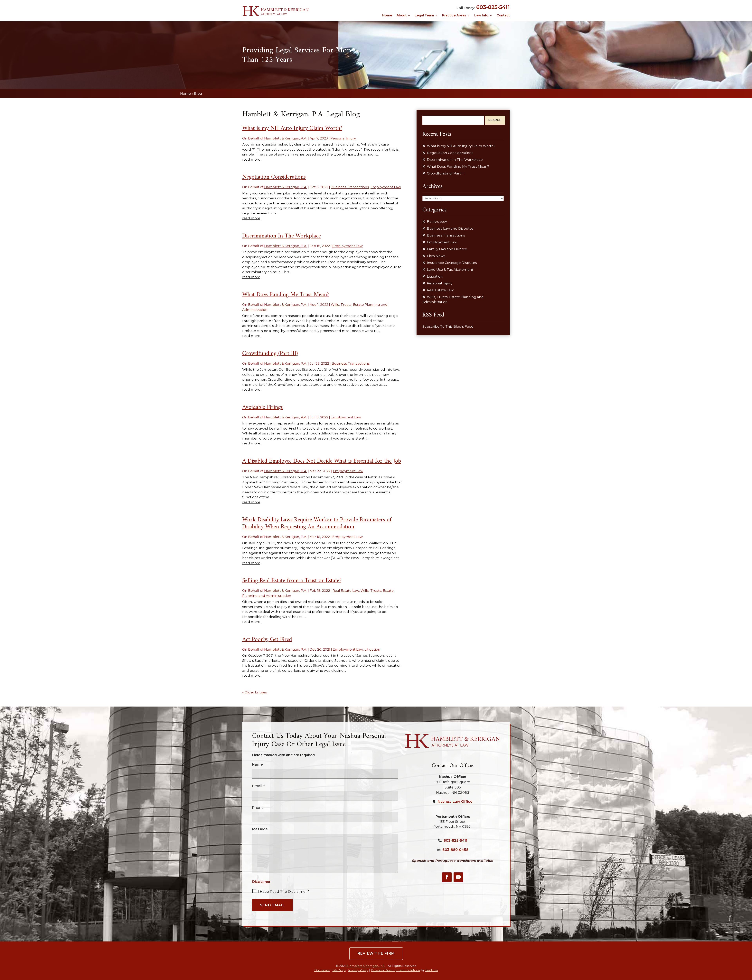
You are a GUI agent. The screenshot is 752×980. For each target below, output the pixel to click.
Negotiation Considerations (274, 177)
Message (260, 829)
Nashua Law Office (455, 801)
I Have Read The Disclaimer (283, 891)
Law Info (481, 15)
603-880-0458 (455, 850)
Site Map (339, 970)
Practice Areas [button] (454, 15)
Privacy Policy (358, 970)
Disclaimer (261, 882)
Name (257, 764)
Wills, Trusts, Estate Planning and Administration (453, 299)
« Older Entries (254, 692)
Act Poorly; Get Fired (267, 639)
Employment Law (386, 187)
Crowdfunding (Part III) (270, 353)
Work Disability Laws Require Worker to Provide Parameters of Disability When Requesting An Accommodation (317, 523)
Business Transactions (350, 187)
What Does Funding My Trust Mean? (285, 295)
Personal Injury (343, 138)
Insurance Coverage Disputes (452, 263)
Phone (258, 808)
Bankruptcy (437, 222)
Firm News (436, 256)
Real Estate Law (346, 590)
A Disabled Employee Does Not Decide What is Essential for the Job (321, 461)
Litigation (372, 649)
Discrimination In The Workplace (281, 236)
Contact (503, 15)
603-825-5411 (493, 7)
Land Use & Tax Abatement (450, 270)
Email (258, 786)
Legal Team (424, 15)
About (402, 15)
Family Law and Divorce (447, 249)
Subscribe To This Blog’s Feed (448, 326)
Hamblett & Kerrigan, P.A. (285, 138)
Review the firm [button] (376, 953)
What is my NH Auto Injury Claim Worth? (292, 128)
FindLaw (431, 970)
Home (387, 15)
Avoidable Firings (262, 407)
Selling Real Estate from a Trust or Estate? (291, 580)
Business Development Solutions (395, 970)
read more (251, 159)
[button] (748, 951)
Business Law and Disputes (450, 228)
